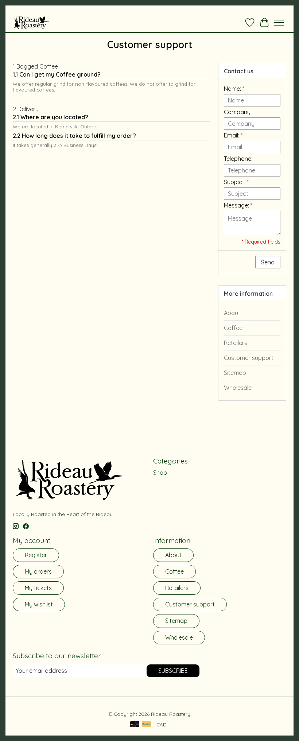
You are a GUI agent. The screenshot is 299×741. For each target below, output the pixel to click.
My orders (38, 571)
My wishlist (39, 604)
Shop (160, 472)
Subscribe (173, 670)
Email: (233, 135)
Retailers (235, 342)
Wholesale (238, 387)
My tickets (38, 587)
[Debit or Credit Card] (135, 724)
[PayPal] (146, 724)
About (232, 313)
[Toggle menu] (279, 22)
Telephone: (238, 158)
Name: (234, 88)
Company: (238, 112)
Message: (238, 205)
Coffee (233, 327)
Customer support (248, 357)
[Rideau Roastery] (31, 22)
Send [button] (268, 262)
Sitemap (235, 372)
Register (36, 555)
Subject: (236, 182)
